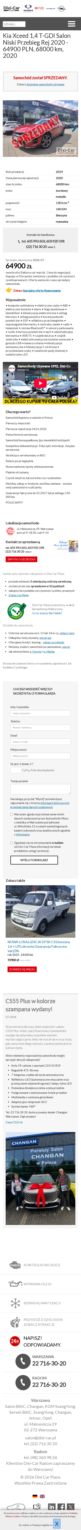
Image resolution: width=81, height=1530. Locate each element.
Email (13, 735)
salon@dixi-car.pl (40, 1437)
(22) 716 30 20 (44, 1443)
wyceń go (45, 637)
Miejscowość (18, 749)
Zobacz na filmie (18, 595)
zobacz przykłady (53, 642)
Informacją (23, 834)
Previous (8, 129)
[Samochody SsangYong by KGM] (28, 8)
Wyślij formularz (34, 860)
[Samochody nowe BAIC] (39, 8)
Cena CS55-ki (14, 1122)
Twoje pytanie (19, 781)
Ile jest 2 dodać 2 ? (21, 764)
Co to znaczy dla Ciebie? (47, 613)
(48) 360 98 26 (44, 1457)
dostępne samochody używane (45, 84)
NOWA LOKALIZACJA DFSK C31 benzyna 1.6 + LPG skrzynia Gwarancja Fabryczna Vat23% (39, 946)
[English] (44, 1496)
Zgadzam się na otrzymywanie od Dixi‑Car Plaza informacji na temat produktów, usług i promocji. (38, 846)
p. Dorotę (36, 651)
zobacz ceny (67, 633)
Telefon (15, 721)
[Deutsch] (36, 1496)
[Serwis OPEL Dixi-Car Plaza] (61, 8)
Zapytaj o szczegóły (21, 559)
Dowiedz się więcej (22, 969)
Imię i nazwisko (19, 707)
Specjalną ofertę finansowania (42, 290)
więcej (66, 646)
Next (72, 129)
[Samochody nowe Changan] (50, 8)
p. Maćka (49, 651)
